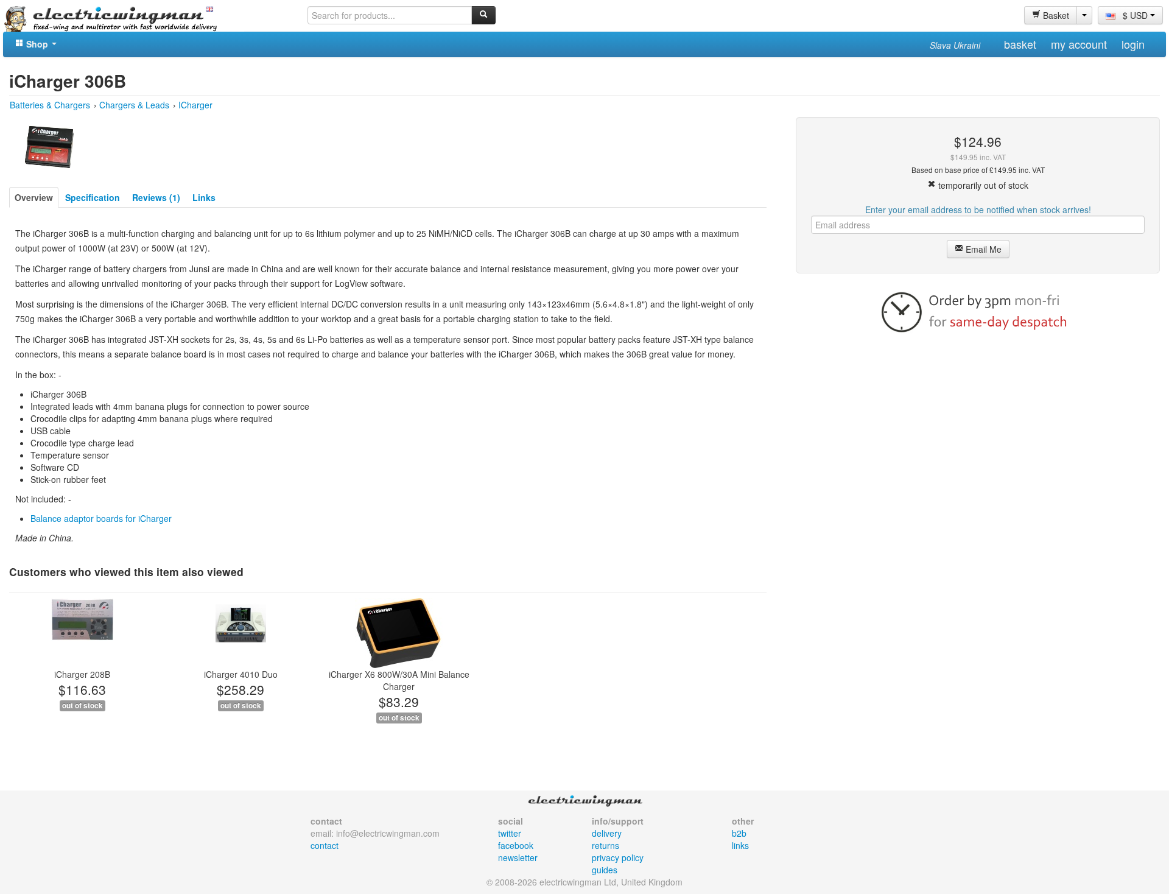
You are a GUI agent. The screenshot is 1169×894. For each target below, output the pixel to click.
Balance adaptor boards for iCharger (101, 518)
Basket (1055, 15)
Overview (34, 197)
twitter (509, 833)
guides (604, 870)
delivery (607, 833)
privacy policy (618, 857)
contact (325, 845)
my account (1079, 44)
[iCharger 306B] (49, 145)
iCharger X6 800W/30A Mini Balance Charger (399, 680)
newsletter (518, 857)
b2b (739, 833)
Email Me (982, 249)
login (1133, 44)
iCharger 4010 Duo (241, 674)
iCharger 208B (82, 674)
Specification (92, 197)
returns (605, 845)
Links (204, 197)
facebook (515, 845)
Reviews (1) (156, 197)
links (740, 845)
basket (1020, 44)
